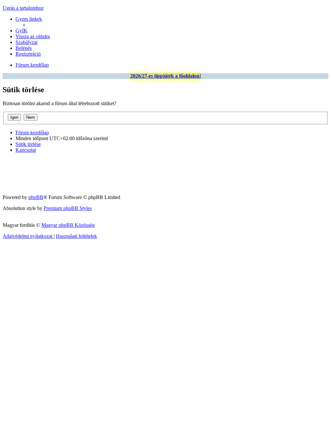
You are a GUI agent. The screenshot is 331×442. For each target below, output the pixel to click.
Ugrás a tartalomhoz (23, 8)
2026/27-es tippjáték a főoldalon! (165, 76)
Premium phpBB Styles (68, 208)
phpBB (35, 197)
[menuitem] (21, 30)
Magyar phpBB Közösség (68, 225)
